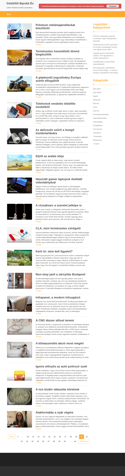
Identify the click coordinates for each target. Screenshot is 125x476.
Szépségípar (98, 122)
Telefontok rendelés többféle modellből (55, 105)
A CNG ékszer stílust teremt (55, 320)
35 (38, 441)
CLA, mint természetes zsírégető (58, 228)
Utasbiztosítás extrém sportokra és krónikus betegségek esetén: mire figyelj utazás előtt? (105, 47)
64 (75, 441)
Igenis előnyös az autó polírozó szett (61, 366)
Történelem (97, 136)
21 (33, 437)
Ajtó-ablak (97, 89)
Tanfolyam (97, 133)
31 (87, 437)
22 (39, 437)
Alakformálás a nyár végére (54, 412)
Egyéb (95, 96)
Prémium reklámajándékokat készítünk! (55, 26)
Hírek (95, 107)
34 (32, 441)
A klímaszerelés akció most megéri (60, 343)
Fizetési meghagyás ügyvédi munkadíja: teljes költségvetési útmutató (105, 38)
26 (60, 437)
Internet (96, 111)
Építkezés (97, 100)
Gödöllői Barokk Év (20, 3)
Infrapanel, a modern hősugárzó (58, 297)
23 (44, 437)
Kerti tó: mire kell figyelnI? (54, 251)
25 (55, 437)
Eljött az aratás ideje (50, 156)
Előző (12, 437)
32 (22, 441)
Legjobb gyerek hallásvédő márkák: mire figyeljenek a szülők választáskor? (103, 55)
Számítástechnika (100, 118)
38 (54, 441)
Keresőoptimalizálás (101, 114)
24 (49, 437)
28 (71, 437)
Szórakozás (97, 129)
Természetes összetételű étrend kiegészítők (57, 53)
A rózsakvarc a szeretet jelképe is (59, 205)
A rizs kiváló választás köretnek (57, 389)
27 (65, 437)
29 (76, 437)
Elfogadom (112, 6)
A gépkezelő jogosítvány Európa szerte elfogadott (58, 79)
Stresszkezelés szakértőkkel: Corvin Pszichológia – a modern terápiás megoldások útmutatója (105, 70)
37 (49, 441)
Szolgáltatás (97, 125)
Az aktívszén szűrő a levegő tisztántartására (55, 131)
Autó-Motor (97, 92)
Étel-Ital (96, 103)
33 (27, 441)
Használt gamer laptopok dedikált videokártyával (59, 180)
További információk (97, 6)
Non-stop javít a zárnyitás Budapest (60, 274)
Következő (84, 441)
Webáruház (97, 140)
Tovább (38, 45)
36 (43, 441)
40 (65, 441)
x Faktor (96, 144)
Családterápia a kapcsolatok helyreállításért (104, 63)
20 (28, 437)
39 (59, 441)
